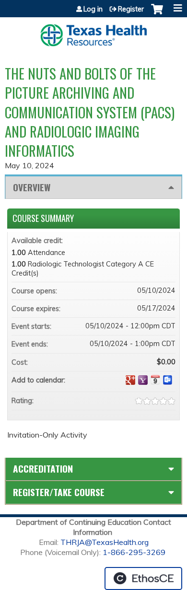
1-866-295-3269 (134, 552)
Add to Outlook (168, 380)
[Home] (93, 31)
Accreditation (43, 468)
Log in (93, 9)
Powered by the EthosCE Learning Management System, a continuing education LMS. (143, 578)
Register (131, 9)
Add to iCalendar (155, 379)
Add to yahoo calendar (143, 380)
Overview (31, 187)
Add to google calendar (130, 380)
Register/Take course (59, 492)
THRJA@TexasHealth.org (104, 542)
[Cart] (157, 14)
